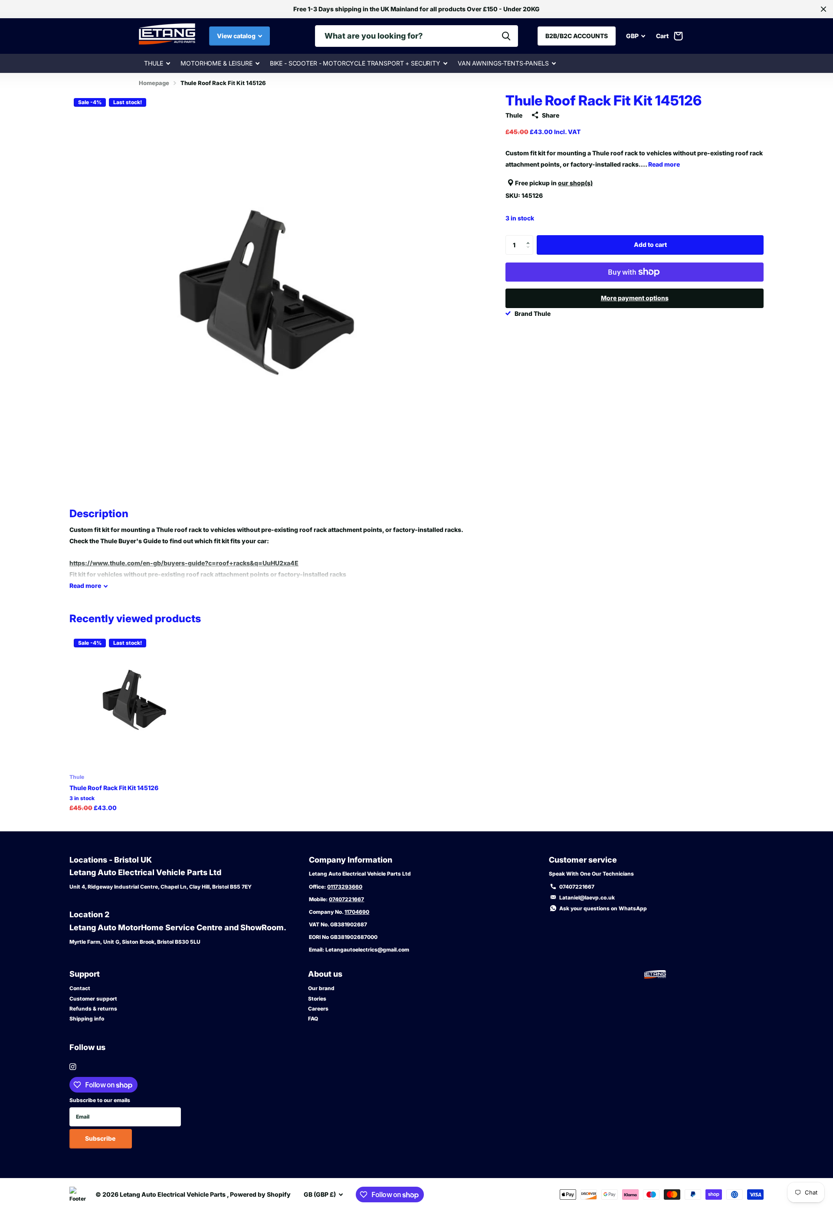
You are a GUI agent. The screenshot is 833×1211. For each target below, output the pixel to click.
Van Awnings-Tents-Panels (503, 63)
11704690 (356, 912)
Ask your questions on (603, 908)
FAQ (313, 1018)
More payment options (635, 298)
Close (823, 9)
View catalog (237, 35)
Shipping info (86, 1018)
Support (84, 973)
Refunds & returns (93, 1008)
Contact (79, 988)
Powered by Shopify (260, 1194)
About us (325, 973)
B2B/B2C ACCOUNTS (576, 35)
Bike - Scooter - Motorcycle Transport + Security (355, 63)
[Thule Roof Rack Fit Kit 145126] (136, 701)
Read (85, 585)
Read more (664, 164)
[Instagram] (72, 1066)
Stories (317, 998)
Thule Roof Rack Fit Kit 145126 (113, 787)
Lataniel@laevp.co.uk (587, 897)
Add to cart (650, 244)
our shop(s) (575, 182)
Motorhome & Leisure (216, 63)
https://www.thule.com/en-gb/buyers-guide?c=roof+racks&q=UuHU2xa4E (183, 563)
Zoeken (506, 36)
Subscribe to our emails (99, 1100)
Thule (153, 63)
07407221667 (346, 899)
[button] (530, 238)
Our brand (321, 988)
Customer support (93, 998)
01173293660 (344, 886)
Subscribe (101, 1138)
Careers (318, 1008)
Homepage (154, 82)
